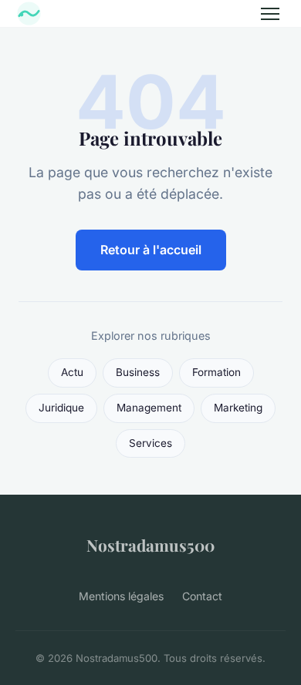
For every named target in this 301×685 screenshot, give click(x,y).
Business (138, 372)
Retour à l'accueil (150, 249)
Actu (72, 372)
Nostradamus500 (150, 545)
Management (149, 407)
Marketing (238, 407)
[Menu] (270, 14)
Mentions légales (121, 596)
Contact (202, 596)
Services (150, 443)
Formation (216, 372)
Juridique (61, 407)
